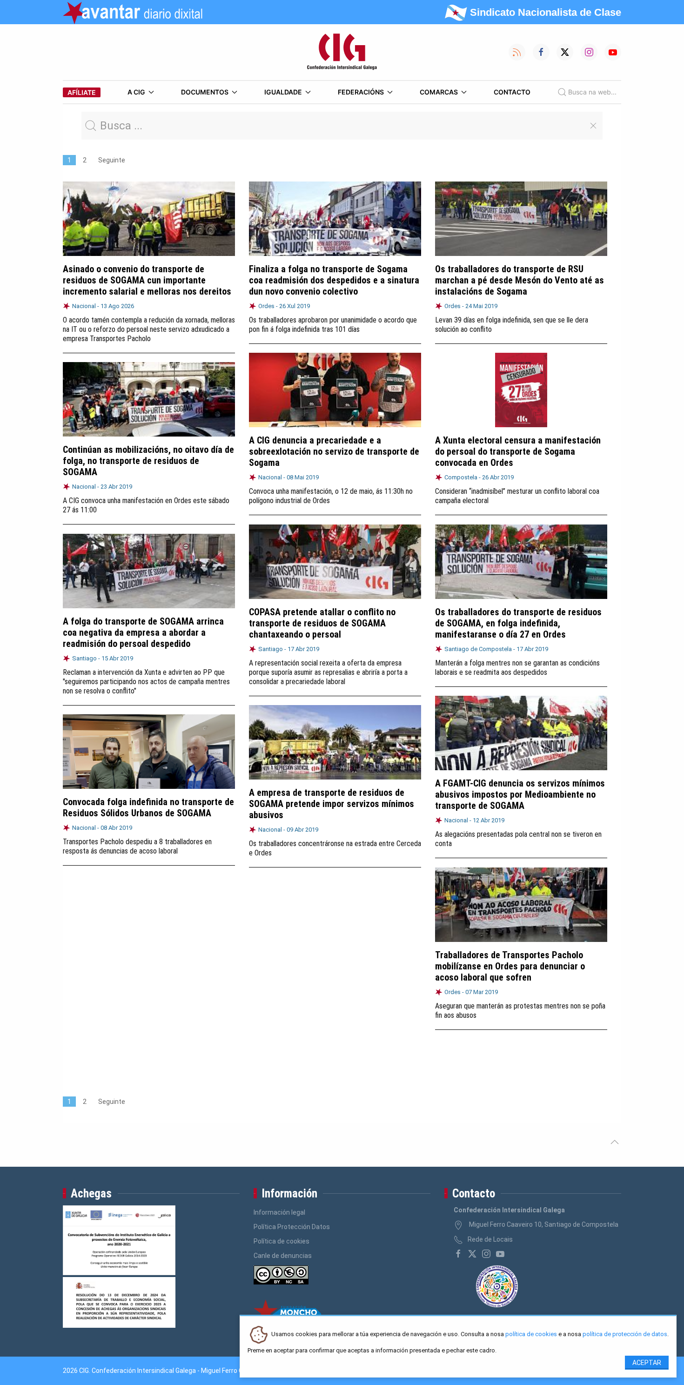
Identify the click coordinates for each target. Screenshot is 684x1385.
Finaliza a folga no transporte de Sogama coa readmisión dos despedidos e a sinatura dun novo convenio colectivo (334, 280)
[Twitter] (472, 1253)
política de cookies (531, 1334)
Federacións (361, 92)
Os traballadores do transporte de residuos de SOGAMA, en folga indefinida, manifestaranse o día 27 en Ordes (518, 623)
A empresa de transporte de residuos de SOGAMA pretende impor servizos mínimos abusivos (331, 803)
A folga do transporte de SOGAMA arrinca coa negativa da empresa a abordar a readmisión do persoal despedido (143, 632)
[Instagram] (486, 1253)
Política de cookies (281, 1241)
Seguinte (111, 160)
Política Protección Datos (292, 1226)
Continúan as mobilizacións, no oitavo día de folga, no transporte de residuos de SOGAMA (148, 460)
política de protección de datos (625, 1334)
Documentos (204, 92)
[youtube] (500, 1253)
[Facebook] (458, 1253)
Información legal (279, 1212)
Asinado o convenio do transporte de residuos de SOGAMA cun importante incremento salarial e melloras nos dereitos (147, 280)
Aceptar (646, 1362)
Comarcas (439, 92)
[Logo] (342, 52)
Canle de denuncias (283, 1255)
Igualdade (283, 92)
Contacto (512, 92)
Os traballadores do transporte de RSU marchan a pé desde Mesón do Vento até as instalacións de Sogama (519, 280)
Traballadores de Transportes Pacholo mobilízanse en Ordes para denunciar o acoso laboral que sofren (510, 966)
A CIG (136, 92)
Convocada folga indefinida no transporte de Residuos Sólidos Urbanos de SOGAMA (148, 807)
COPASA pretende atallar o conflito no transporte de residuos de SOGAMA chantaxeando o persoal (322, 623)
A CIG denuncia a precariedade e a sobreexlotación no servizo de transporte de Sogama (334, 451)
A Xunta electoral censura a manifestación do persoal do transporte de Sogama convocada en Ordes (518, 451)
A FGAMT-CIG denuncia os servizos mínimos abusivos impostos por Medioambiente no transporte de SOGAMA (520, 794)
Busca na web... (592, 92)
